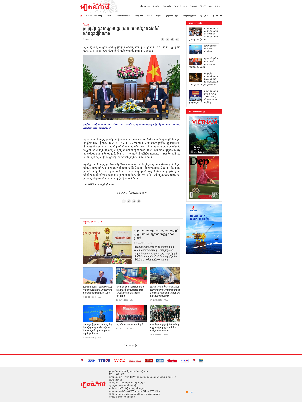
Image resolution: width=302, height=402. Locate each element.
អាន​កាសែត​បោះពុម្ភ (199, 111)
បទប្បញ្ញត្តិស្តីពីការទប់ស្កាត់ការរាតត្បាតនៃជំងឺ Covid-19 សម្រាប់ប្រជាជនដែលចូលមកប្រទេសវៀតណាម (204, 34)
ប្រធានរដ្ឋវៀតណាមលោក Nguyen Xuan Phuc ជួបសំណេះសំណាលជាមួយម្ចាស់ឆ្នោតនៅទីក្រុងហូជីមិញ (203, 97)
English (156, 6)
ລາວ (210, 6)
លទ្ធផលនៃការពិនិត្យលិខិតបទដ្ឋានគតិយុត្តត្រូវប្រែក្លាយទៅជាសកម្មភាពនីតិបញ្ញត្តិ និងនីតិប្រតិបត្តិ (156, 234)
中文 (185, 6)
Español (177, 6)
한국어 (217, 6)
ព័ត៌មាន (109, 16)
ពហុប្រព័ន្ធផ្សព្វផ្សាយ (189, 16)
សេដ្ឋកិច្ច (158, 16)
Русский (193, 6)
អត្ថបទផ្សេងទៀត (93, 222)
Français (167, 6)
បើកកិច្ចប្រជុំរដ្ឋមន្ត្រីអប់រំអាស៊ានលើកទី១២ (210, 49)
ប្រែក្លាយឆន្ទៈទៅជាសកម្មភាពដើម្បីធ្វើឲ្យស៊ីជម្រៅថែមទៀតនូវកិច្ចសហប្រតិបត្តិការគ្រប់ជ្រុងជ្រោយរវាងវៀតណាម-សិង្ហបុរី (97, 290)
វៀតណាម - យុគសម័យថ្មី (94, 16)
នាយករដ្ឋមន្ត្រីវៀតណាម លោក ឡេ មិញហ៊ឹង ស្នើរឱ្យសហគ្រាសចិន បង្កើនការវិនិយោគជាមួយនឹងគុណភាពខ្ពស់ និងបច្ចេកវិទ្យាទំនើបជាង (97, 329)
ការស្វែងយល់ (139, 16)
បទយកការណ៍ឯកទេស (123, 16)
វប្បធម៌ (149, 16)
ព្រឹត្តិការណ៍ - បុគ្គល (172, 16)
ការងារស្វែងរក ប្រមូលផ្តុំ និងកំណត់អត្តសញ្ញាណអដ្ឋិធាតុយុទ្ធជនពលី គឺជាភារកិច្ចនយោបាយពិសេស (164, 327)
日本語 (203, 6)
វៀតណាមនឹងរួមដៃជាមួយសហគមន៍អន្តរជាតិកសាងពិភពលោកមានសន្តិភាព (204, 63)
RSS (191, 392)
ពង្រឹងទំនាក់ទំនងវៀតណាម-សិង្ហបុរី (129, 324)
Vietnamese (145, 6)
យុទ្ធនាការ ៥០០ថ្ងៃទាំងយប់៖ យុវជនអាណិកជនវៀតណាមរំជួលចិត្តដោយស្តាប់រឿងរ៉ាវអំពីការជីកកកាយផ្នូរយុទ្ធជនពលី (130, 292)
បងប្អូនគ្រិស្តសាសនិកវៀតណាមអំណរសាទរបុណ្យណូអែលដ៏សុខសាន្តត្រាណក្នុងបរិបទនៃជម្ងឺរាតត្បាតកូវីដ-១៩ (203, 79)
